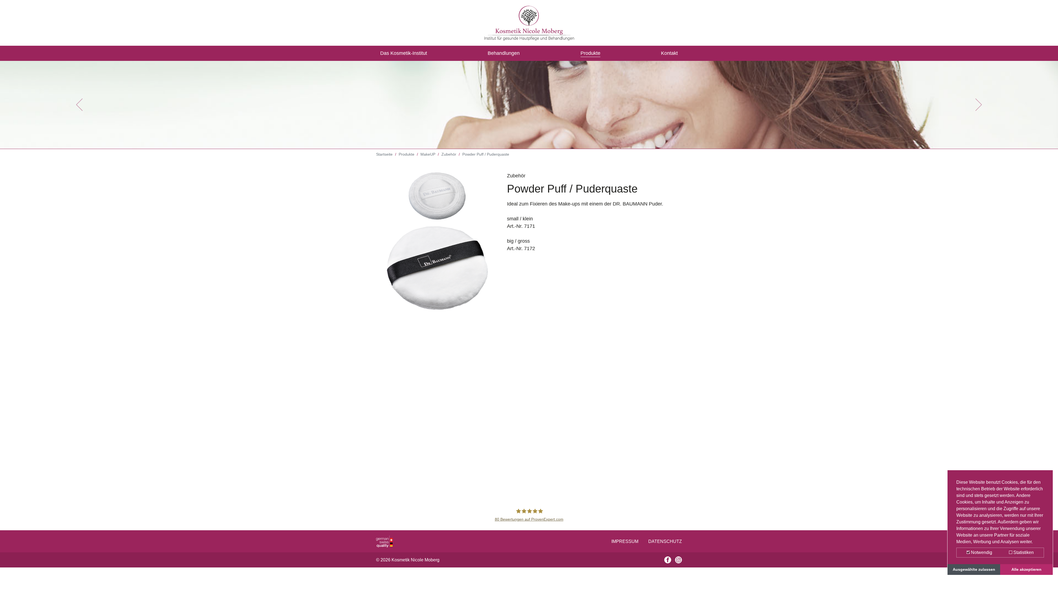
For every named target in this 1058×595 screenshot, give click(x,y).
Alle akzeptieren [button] (1026, 569)
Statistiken (1023, 552)
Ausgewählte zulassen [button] (974, 569)
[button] (79, 105)
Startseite (384, 154)
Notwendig (981, 552)
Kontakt (669, 53)
